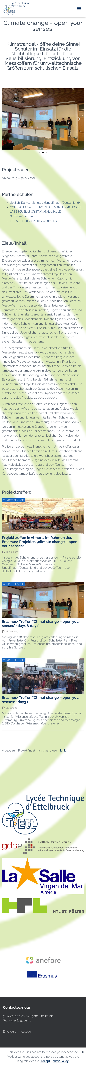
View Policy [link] (61, 1061)
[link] (18, 8)
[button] (6, 118)
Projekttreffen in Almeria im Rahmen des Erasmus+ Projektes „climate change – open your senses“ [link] (39, 541)
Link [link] (63, 750)
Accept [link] (45, 1061)
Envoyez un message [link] (17, 1031)
